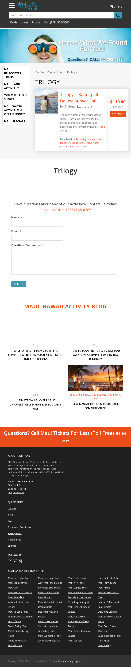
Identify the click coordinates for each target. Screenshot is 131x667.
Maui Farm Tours (107, 582)
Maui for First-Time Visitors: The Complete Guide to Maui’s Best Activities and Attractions (35, 355)
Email (16, 231)
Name (16, 217)
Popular (51, 72)
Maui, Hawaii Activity (65, 306)
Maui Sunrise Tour (77, 587)
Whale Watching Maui (49, 640)
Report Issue (14, 539)
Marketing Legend (71, 661)
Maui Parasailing (76, 616)
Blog (35, 345)
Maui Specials (14, 121)
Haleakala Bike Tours (49, 587)
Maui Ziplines (45, 597)
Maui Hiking (104, 587)
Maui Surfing (104, 645)
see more (118, 114)
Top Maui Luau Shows (15, 97)
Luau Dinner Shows (80, 394)
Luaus (24, 22)
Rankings (72, 72)
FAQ (10, 520)
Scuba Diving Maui (17, 626)
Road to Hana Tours (48, 592)
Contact (12, 508)
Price (61, 72)
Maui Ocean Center (48, 621)
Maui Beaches (98, 394)
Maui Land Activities (12, 86)
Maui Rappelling (16, 597)
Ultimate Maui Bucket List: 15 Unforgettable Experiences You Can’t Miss (35, 404)
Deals (13, 22)
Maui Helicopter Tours (12, 73)
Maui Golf (13, 587)
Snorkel (36, 22)
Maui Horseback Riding (20, 592)
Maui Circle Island (77, 578)
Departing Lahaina (107, 611)
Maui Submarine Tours (50, 635)
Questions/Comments (26, 245)
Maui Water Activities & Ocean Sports (15, 110)
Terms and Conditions (19, 527)
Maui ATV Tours (76, 582)
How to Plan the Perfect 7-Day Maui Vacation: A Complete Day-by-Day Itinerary (95, 355)
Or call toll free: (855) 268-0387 (65, 209)
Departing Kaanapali (86, 139)
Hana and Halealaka (108, 578)
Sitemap (12, 545)
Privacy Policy (15, 533)
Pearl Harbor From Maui (80, 592)
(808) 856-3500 (59, 22)
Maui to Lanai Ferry (18, 611)
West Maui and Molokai (50, 582)
